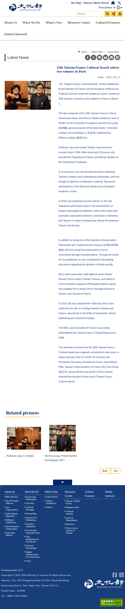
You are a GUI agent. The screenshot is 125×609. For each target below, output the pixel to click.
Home (113, 3)
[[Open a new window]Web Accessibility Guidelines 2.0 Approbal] (111, 602)
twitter (121, 575)
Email (105, 57)
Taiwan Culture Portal (96, 2)
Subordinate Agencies (12, 514)
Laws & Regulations (71, 518)
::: (68, 2)
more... (29, 561)
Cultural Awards (69, 512)
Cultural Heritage (30, 508)
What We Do (31, 22)
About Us (10, 22)
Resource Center (79, 22)
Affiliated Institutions (11, 521)
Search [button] (107, 13)
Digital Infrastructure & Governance (33, 554)
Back (105, 471)
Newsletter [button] (107, 7)
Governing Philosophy (31, 498)
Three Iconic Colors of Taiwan (72, 530)
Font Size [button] (120, 13)
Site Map (76, 2)
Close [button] (62, 482)
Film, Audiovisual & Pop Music (32, 539)
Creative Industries (30, 525)
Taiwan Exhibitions (51, 502)
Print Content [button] (111, 57)
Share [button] (113, 13)
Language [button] (119, 7)
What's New (54, 22)
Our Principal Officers (12, 502)
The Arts (30, 503)
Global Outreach (15, 34)
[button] (24, 438)
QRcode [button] (117, 57)
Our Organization (12, 508)
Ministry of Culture (25, 7)
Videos (49, 507)
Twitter (119, 3)
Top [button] (116, 471)
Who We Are (12, 497)
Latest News (113, 52)
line (99, 57)
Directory (70, 524)
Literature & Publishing (31, 518)
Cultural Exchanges (31, 546)
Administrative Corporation (12, 527)
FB (114, 575)
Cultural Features (108, 22)
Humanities (31, 513)
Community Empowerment (33, 531)
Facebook (87, 57)
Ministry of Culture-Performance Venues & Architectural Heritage (104, 583)
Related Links (72, 507)
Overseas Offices (10, 534)
